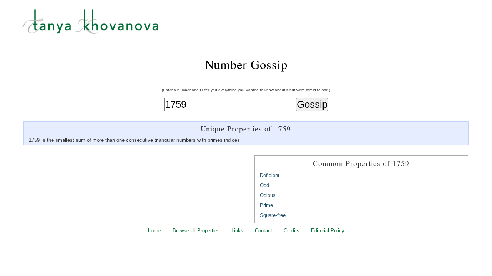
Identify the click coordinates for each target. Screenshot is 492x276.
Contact (263, 230)
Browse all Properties (196, 230)
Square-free (273, 215)
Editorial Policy (327, 230)
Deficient (269, 175)
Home (154, 230)
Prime (266, 205)
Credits (291, 230)
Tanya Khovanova (255, 25)
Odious (268, 195)
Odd (264, 185)
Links (237, 230)
